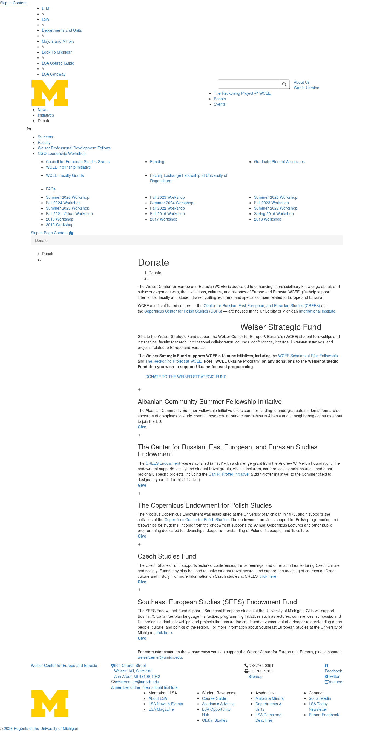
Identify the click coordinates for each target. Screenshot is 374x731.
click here (268, 576)
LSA (45, 19)
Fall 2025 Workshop (167, 197)
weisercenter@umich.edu (160, 657)
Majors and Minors (58, 41)
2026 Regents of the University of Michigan (41, 728)
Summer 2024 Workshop (171, 202)
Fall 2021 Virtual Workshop (69, 213)
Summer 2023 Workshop (67, 208)
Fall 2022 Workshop (167, 208)
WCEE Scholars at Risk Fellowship (308, 355)
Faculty (44, 142)
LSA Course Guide (58, 63)
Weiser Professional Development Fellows (74, 148)
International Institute (317, 311)
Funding (157, 161)
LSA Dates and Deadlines (268, 717)
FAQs (51, 189)
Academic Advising (218, 703)
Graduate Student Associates (279, 161)
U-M (45, 8)
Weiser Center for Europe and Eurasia (64, 665)
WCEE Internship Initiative (68, 167)
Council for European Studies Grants (78, 161)
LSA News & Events (166, 703)
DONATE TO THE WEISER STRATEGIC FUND (185, 376)
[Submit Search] (284, 84)
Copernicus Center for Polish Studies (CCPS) (183, 311)
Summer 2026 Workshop (67, 197)
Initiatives (46, 115)
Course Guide (214, 698)
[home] (71, 232)
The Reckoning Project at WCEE (173, 361)
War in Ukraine (306, 87)
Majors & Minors (269, 698)
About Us (302, 82)
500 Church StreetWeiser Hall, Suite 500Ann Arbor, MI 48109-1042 (137, 671)
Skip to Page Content (49, 232)
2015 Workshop (59, 224)
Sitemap (255, 676)
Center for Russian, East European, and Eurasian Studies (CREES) (262, 305)
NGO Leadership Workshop (62, 153)
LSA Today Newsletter (318, 706)
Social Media (320, 698)
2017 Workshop (163, 219)
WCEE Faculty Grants (65, 175)
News (42, 109)
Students (45, 137)
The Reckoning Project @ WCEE (242, 93)
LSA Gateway (53, 74)
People (220, 98)
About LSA (158, 698)
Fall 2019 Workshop (167, 213)
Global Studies (214, 720)
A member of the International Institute (144, 687)
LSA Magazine (161, 709)
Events (220, 104)
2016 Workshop (267, 219)
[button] (240, 396)
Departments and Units (62, 30)
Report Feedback (324, 714)
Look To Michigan (57, 52)
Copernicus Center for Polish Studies (196, 519)
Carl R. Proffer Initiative (229, 474)
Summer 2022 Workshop (275, 208)
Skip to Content (13, 2)
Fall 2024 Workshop (63, 202)
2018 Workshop (59, 219)
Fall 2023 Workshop (271, 202)
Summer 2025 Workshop (275, 197)
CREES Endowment (163, 463)
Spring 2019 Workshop (274, 213)
